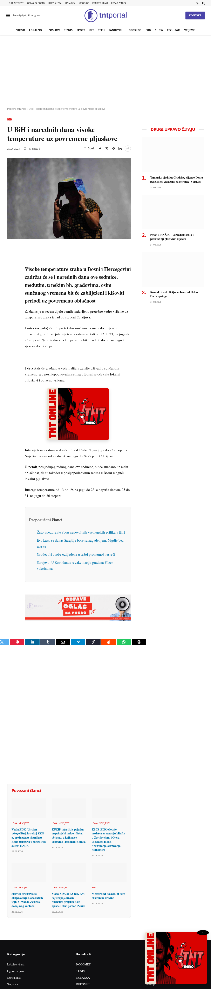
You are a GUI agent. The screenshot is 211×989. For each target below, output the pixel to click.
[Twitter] (11, 268)
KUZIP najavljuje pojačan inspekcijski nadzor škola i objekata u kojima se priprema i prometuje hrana (69, 893)
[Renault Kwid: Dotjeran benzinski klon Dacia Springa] (173, 269)
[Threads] (11, 344)
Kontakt (195, 15)
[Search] (203, 3)
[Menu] (8, 15)
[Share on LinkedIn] (120, 148)
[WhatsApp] (11, 335)
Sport (81, 30)
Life (91, 30)
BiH (9, 119)
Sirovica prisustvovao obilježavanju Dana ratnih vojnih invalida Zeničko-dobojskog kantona (27, 958)
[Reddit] (11, 316)
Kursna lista (54, 3)
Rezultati (173, 30)
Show (159, 30)
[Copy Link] (113, 148)
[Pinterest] (11, 278)
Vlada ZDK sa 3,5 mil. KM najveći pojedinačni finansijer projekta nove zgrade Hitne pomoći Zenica (68, 958)
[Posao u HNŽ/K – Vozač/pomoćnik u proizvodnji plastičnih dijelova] (173, 212)
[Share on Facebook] (100, 148)
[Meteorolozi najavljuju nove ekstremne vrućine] (109, 930)
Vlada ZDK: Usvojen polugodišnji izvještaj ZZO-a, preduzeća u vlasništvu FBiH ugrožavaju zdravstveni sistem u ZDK (29, 895)
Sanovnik (116, 30)
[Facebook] (11, 259)
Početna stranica (16, 109)
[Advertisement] (105, 71)
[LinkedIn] (11, 306)
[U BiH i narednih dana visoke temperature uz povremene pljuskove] (69, 198)
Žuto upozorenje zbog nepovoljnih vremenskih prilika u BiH (81, 590)
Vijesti (20, 30)
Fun (148, 30)
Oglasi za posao (36, 3)
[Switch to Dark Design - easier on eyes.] (197, 3)
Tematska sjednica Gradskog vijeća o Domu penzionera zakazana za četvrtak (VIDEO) (176, 179)
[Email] (11, 287)
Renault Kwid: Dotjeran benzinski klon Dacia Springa (174, 294)
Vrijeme (189, 30)
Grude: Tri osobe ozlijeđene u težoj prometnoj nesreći (76, 612)
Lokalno (35, 30)
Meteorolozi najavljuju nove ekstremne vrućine (108, 954)
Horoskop (83, 3)
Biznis (68, 30)
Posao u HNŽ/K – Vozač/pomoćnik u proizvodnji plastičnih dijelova (172, 237)
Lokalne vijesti (16, 3)
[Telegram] (11, 325)
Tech (101, 30)
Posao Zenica (118, 3)
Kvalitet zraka (100, 3)
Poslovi (54, 30)
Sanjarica (70, 3)
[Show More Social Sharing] (128, 148)
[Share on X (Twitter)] (107, 148)
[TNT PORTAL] (105, 15)
